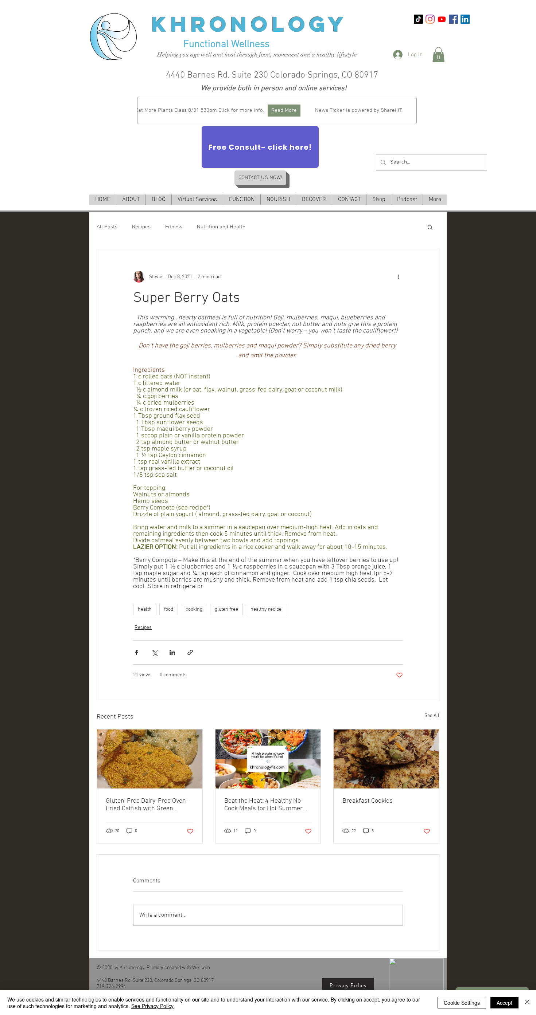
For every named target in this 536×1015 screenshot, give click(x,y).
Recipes (141, 227)
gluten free (226, 609)
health (145, 609)
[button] (438, 54)
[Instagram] (430, 19)
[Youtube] (441, 19)
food (168, 609)
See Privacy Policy (152, 1006)
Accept (504, 1002)
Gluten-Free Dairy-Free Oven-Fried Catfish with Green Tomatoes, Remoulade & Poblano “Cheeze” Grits (147, 805)
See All (431, 716)
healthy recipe (265, 609)
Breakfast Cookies (367, 801)
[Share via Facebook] (136, 652)
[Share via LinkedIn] (172, 652)
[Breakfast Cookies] (386, 758)
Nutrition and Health (221, 227)
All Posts (107, 227)
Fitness (173, 227)
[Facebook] (453, 19)
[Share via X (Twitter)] (154, 652)
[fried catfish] (149, 758)
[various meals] (268, 758)
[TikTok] (418, 19)
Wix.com (201, 968)
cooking (194, 609)
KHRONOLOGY (249, 24)
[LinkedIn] (465, 19)
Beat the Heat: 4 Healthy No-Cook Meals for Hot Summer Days (263, 805)
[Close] (527, 1002)
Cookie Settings (462, 1002)
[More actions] (398, 276)
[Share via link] (190, 652)
